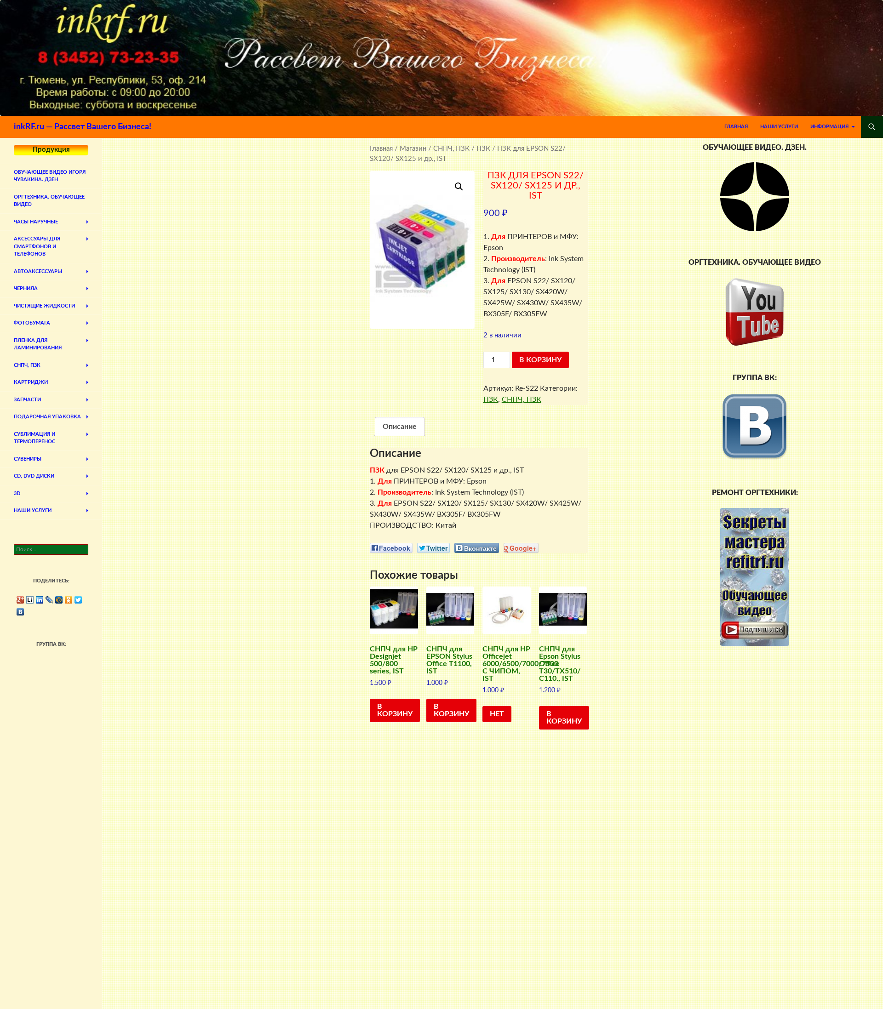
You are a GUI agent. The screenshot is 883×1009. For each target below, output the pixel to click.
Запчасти (27, 399)
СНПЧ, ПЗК (451, 148)
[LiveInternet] (30, 600)
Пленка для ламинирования (38, 344)
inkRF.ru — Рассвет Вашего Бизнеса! (82, 127)
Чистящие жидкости (44, 305)
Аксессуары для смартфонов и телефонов (37, 246)
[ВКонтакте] (20, 612)
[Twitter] (78, 600)
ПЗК (483, 148)
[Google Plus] (20, 600)
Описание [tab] (400, 426)
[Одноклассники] (69, 600)
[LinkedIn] (40, 600)
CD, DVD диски (34, 476)
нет (497, 714)
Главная (736, 126)
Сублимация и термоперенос (34, 438)
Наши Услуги (779, 126)
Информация (829, 126)
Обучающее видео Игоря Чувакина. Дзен (50, 176)
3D (17, 493)
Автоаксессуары (38, 271)
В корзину (540, 360)
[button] (459, 186)
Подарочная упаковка (47, 416)
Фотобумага (32, 322)
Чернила (26, 288)
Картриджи (31, 382)
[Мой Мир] (59, 600)
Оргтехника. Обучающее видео (49, 200)
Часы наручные (36, 221)
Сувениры (27, 459)
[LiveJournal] (49, 600)
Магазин (413, 148)
